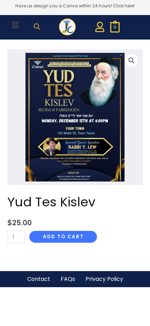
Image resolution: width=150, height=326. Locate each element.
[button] (15, 25)
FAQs (68, 279)
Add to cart (63, 236)
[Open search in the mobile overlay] (36, 26)
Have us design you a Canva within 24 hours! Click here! (75, 6)
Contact (38, 279)
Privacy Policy (104, 279)
